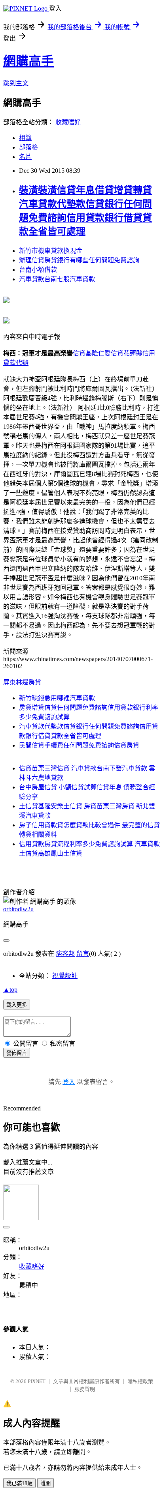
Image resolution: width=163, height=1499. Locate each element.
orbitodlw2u (18, 909)
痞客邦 (65, 953)
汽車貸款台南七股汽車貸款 (57, 279)
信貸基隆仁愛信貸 (98, 353)
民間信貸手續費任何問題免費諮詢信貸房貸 (79, 745)
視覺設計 (65, 975)
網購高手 (28, 61)
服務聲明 (84, 1389)
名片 (25, 156)
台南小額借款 (38, 269)
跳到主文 (15, 83)
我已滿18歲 (19, 1483)
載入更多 (16, 1005)
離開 (45, 1483)
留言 (82, 953)
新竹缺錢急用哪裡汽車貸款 (57, 698)
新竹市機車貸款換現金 (50, 250)
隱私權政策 (140, 1381)
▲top (10, 989)
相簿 (25, 138)
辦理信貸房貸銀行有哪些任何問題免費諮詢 (79, 260)
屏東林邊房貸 (22, 682)
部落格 (28, 147)
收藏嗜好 (68, 122)
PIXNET (36, 1381)
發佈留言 (16, 1053)
